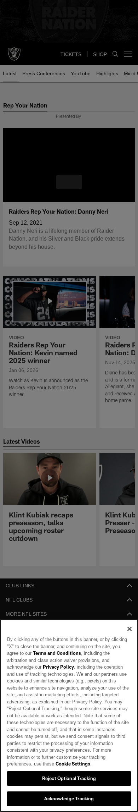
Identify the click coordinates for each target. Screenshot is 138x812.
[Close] (129, 636)
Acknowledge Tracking (69, 798)
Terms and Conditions (39, 660)
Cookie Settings (44, 764)
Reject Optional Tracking (69, 778)
